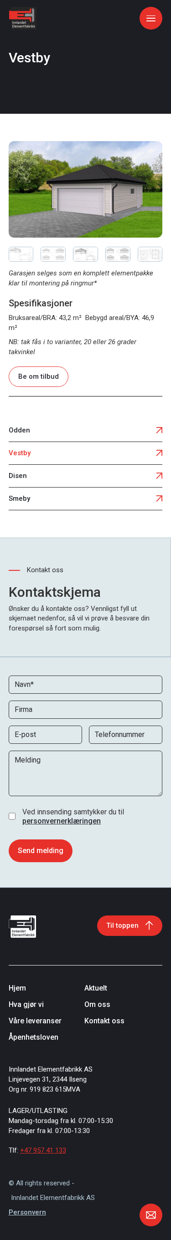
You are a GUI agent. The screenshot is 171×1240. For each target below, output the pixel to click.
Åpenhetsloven (33, 1037)
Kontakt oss (104, 1020)
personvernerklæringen (61, 821)
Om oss (97, 1004)
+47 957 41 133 (43, 1150)
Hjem (17, 988)
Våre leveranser (35, 1020)
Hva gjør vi (26, 1004)
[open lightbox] (86, 189)
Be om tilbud (38, 376)
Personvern (27, 1212)
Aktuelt (95, 988)
